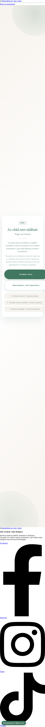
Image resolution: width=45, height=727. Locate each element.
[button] (22, 2)
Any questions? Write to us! (13, 723)
